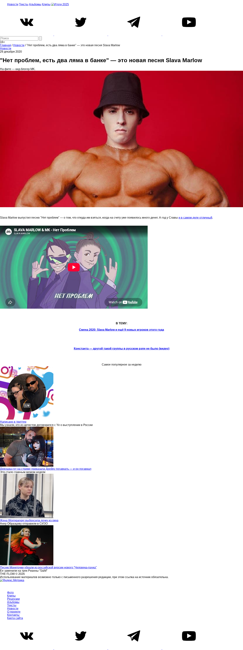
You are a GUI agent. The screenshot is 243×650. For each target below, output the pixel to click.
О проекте (13, 611)
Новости (12, 4)
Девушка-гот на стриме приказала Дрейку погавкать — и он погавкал (45, 468)
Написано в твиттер (13, 421)
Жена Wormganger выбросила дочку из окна (29, 520)
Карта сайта (15, 618)
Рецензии (13, 598)
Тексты (23, 4)
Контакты (13, 614)
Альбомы (35, 4)
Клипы (46, 4)
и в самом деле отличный (195, 217)
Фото (10, 592)
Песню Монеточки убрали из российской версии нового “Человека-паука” (48, 567)
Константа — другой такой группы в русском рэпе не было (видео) (121, 348)
